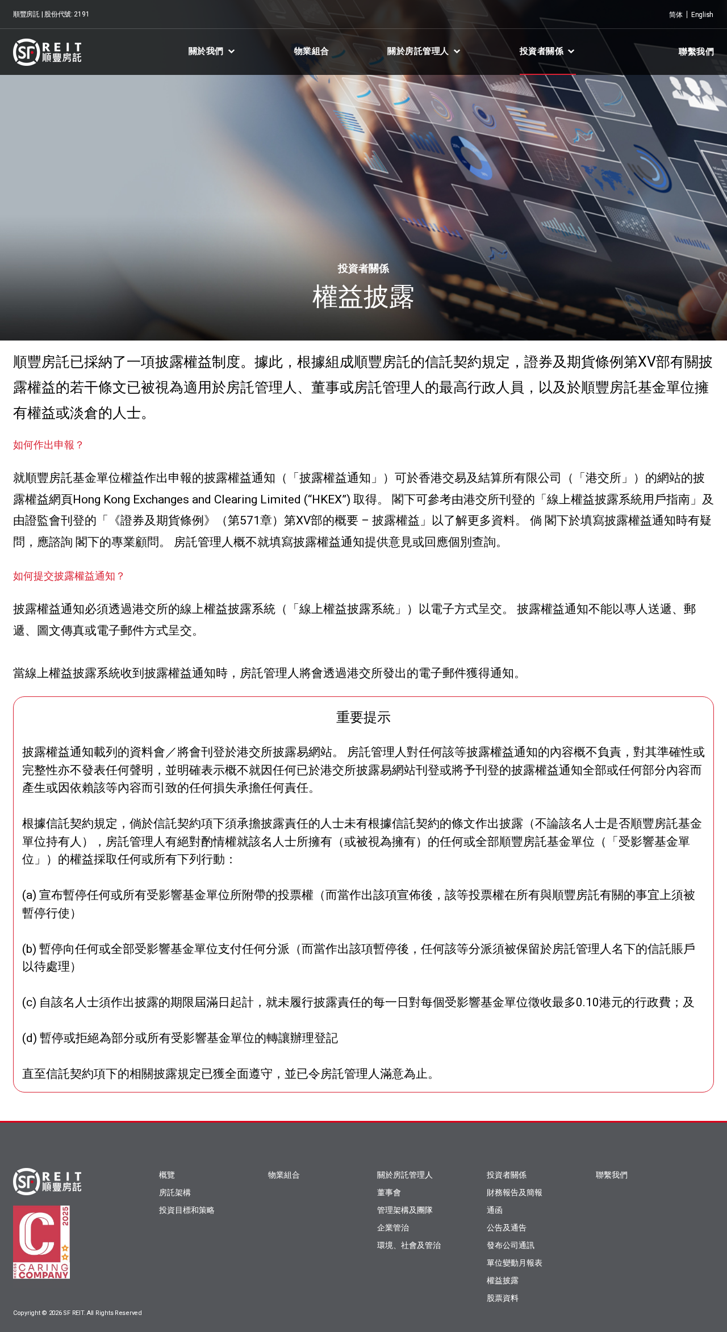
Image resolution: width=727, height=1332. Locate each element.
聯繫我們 (696, 52)
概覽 (167, 1174)
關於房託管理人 (418, 51)
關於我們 (206, 51)
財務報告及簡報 (514, 1192)
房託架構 (175, 1192)
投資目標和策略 (187, 1210)
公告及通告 (507, 1227)
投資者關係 (542, 51)
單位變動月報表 (514, 1262)
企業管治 (393, 1227)
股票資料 (503, 1297)
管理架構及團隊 (405, 1210)
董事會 (389, 1192)
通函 (495, 1210)
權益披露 (503, 1280)
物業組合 (311, 51)
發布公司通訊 (510, 1245)
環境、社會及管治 (409, 1245)
